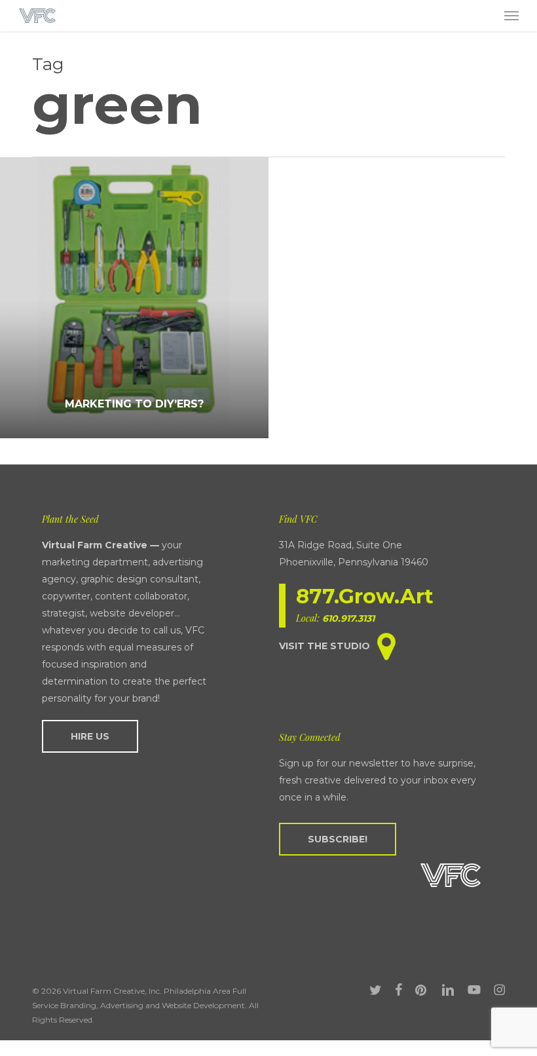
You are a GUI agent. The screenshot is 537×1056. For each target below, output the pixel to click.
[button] (511, 15)
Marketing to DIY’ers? (134, 404)
